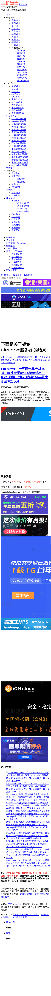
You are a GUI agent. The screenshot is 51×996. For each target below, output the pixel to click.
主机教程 (10, 190)
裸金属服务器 (18, 113)
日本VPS (16, 31)
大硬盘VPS (17, 105)
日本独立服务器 (19, 135)
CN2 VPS (16, 97)
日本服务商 (17, 262)
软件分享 (16, 195)
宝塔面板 (16, 227)
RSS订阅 (14, 917)
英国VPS (16, 39)
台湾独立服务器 (19, 132)
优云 (10, 904)
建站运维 (10, 198)
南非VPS (21, 64)
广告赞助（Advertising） (17, 243)
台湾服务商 (17, 259)
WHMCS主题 (23, 206)
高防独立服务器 (19, 151)
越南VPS (21, 61)
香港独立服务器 (19, 129)
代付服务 (10, 240)
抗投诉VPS (17, 102)
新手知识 (16, 193)
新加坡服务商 (18, 267)
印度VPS (21, 50)
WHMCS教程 (23, 203)
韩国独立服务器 (19, 138)
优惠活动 (16, 225)
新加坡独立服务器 (20, 160)
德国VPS (16, 42)
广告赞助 (25, 482)
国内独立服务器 (19, 127)
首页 (8, 15)
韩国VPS (16, 34)
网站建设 (16, 216)
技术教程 (16, 219)
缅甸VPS (21, 56)
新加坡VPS (22, 70)
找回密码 (28, 275)
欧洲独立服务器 (19, 146)
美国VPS (16, 37)
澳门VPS (16, 26)
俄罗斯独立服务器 (20, 157)
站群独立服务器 (19, 124)
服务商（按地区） (14, 251)
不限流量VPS (18, 108)
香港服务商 (17, 254)
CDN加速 (16, 187)
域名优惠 (21, 179)
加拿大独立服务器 (20, 154)
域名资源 (16, 176)
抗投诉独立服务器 (20, 165)
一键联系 (26, 487)
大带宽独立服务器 (20, 162)
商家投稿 (10, 237)
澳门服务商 (17, 257)
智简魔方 (16, 230)
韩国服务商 (17, 265)
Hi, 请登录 (5, 275)
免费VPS (16, 184)
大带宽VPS (17, 99)
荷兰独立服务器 (19, 143)
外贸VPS (16, 94)
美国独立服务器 (19, 140)
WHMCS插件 (23, 211)
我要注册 (17, 275)
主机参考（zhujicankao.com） (26, 914)
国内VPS (16, 23)
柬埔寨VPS (22, 75)
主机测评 (10, 168)
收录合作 (10, 246)
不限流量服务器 (19, 149)
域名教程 (21, 182)
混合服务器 (17, 110)
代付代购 (35, 482)
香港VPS (16, 20)
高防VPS (16, 89)
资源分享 (16, 222)
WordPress (16, 214)
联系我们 (45, 914)
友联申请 (22, 917)
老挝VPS (21, 59)
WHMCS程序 (23, 209)
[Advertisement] (25, 324)
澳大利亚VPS (23, 81)
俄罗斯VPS (22, 78)
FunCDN (18, 904)
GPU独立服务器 (19, 121)
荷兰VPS (21, 67)
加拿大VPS (22, 72)
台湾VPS (16, 28)
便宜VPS (16, 86)
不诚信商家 (11, 270)
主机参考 (23, 4)
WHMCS (15, 201)
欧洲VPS (16, 45)
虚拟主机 (16, 173)
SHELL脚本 (11, 248)
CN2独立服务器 (19, 119)
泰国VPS (21, 53)
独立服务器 (11, 116)
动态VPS (16, 91)
